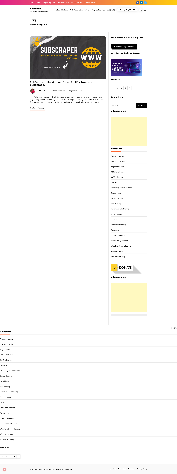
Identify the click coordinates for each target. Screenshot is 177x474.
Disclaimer (131, 469)
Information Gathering (120, 209)
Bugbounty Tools (49, 3)
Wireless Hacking (90, 3)
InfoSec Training (35, 3)
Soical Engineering (118, 235)
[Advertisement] (129, 131)
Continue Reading (37, 108)
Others (114, 219)
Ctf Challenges (117, 177)
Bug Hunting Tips (98, 10)
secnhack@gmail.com (124, 47)
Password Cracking (118, 225)
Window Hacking (117, 251)
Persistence (115, 230)
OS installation (116, 214)
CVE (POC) (111, 10)
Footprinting (116, 203)
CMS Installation (117, 172)
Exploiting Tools (63, 3)
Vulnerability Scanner (119, 240)
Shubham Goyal (43, 91)
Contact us (122, 469)
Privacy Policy (142, 469)
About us (113, 469)
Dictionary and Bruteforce (121, 187)
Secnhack (35, 8)
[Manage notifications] (4, 469)
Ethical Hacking (62, 10)
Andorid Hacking (76, 3)
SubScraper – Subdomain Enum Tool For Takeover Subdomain (61, 83)
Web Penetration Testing (79, 10)
